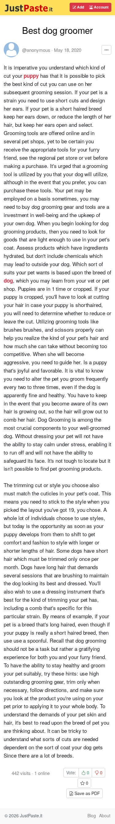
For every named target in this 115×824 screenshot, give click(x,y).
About (104, 815)
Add (80, 7)
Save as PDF (86, 793)
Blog (91, 815)
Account (101, 7)
